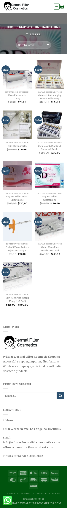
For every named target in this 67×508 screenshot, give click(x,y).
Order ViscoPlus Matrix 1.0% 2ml (50, 248)
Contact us (52, 493)
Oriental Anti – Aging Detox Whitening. (50, 97)
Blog (39, 493)
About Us (13, 493)
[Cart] (62, 6)
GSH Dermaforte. (17, 145)
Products (27, 493)
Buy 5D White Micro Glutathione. (17, 198)
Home (11, 27)
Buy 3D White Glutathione (49, 198)
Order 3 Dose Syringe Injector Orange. (17, 248)
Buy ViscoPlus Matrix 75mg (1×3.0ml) (17, 299)
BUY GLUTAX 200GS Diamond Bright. (49, 147)
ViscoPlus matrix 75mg (17, 97)
